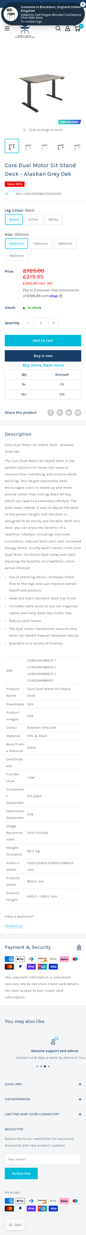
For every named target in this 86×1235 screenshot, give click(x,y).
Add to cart (43, 340)
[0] (77, 28)
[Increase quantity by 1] (53, 323)
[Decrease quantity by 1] (28, 323)
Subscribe (21, 1173)
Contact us (14, 926)
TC (7, 194)
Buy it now (43, 355)
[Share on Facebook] (50, 412)
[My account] (67, 28)
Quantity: (12, 323)
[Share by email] (78, 412)
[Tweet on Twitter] (68, 412)
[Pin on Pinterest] (59, 412)
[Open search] (58, 28)
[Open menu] (7, 28)
